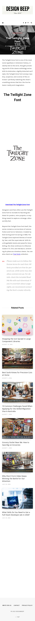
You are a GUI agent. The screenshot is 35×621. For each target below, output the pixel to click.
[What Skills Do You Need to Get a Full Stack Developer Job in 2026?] (17, 498)
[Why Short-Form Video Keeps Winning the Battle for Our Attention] (17, 462)
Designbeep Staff (13, 46)
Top (18, 617)
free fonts (16, 254)
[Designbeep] (17, 10)
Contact (17, 605)
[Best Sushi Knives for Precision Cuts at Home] (17, 358)
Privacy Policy (27, 605)
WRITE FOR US (7, 605)
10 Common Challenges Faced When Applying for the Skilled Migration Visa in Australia (17, 408)
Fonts (20, 33)
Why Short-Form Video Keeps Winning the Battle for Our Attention (14, 478)
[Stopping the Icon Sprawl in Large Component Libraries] (17, 325)
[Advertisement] (17, 123)
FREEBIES (15, 33)
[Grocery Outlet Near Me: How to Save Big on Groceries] (17, 428)
